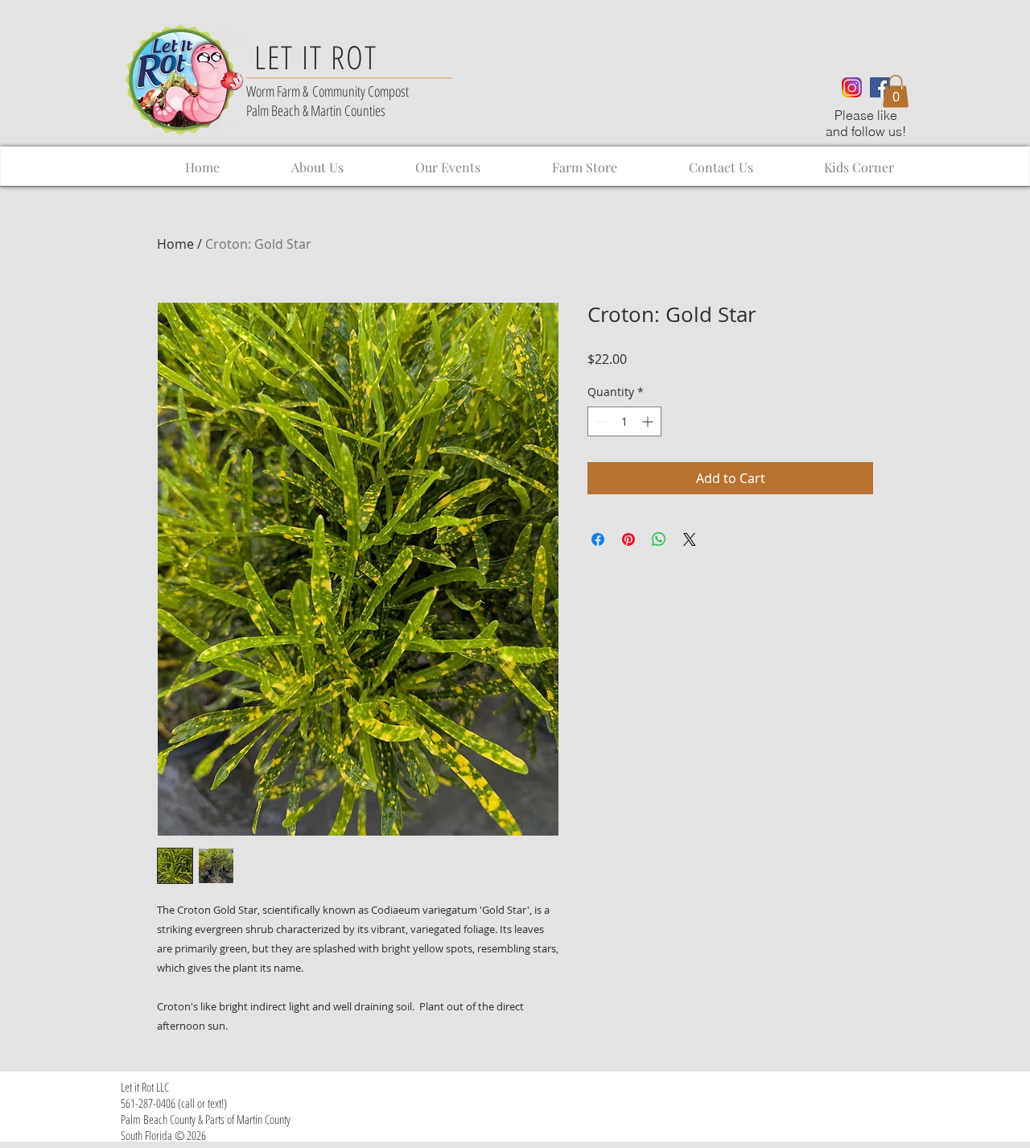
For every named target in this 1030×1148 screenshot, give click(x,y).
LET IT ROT (315, 57)
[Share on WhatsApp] (659, 539)
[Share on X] (689, 539)
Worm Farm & (279, 91)
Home (175, 244)
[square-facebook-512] (880, 87)
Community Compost (360, 91)
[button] (895, 91)
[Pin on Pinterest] (628, 539)
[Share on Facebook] (598, 539)
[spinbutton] (624, 421)
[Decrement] (600, 421)
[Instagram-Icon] (852, 87)
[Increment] (649, 421)
